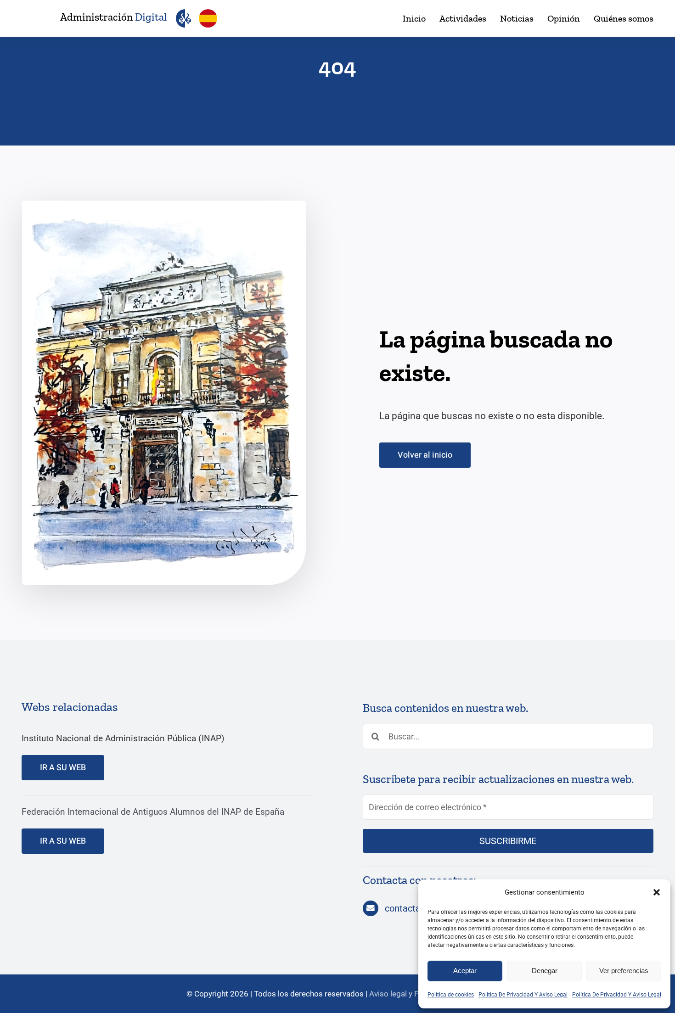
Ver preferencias (623, 970)
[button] (656, 892)
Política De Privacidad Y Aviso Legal (523, 994)
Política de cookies (451, 994)
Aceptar (465, 970)
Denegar (544, 970)
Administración (113, 17)
